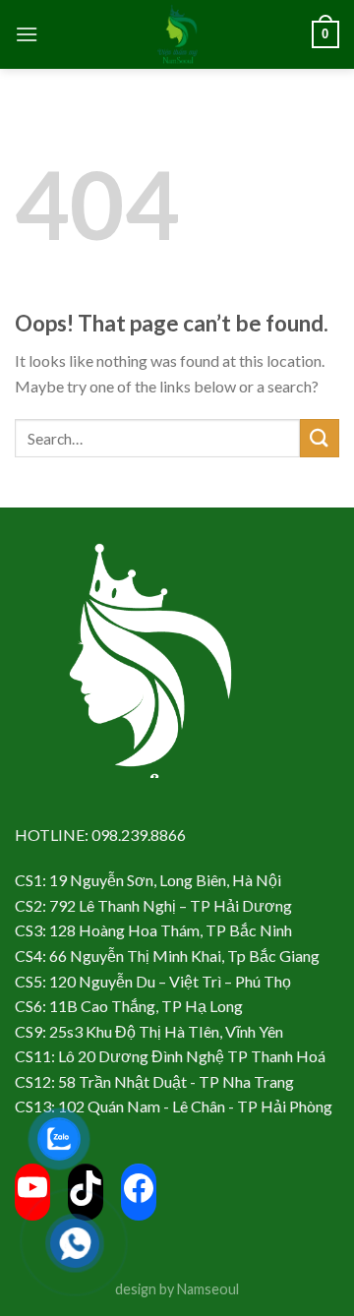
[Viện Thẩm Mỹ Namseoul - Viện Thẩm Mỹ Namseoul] (177, 34)
